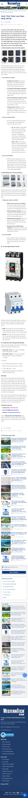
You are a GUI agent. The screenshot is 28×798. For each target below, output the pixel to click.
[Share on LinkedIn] (9, 22)
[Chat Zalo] (25, 795)
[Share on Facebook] (3, 22)
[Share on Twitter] (5, 22)
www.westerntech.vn (14, 412)
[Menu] (2, 4)
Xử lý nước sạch (6, 744)
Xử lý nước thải (6, 742)
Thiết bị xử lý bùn (7, 773)
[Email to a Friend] (6, 22)
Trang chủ (4, 10)
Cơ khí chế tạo (6, 776)
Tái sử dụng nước (6, 749)
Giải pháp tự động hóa (8, 753)
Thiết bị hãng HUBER (8, 764)
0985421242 (7, 569)
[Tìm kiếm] (26, 4)
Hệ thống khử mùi (7, 778)
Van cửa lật (5, 761)
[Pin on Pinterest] (8, 22)
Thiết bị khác (5, 780)
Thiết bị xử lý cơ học (7, 771)
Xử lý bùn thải (6, 746)
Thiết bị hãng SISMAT (8, 766)
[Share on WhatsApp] (2, 22)
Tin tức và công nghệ (13, 10)
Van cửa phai (5, 759)
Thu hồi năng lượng (7, 751)
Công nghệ (5, 769)
